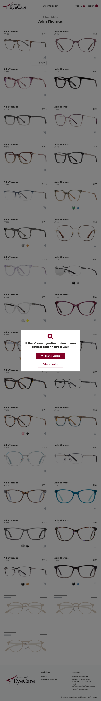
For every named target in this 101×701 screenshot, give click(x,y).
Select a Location (50, 364)
